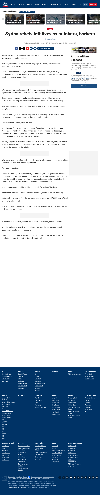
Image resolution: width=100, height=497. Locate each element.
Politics (20, 4)
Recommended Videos (9, 11)
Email (35, 48)
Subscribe (84, 86)
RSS (85, 477)
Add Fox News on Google (46, 48)
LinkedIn (78, 477)
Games (21, 443)
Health (54, 395)
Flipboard (27, 48)
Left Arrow (3, 19)
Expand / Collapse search (80, 4)
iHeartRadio (97, 477)
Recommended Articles (27, 11)
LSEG (49, 487)
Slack (82, 477)
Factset (33, 485)
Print (31, 48)
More (73, 4)
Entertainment (55, 4)
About (54, 443)
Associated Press (50, 39)
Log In (85, 4)
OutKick (21, 395)
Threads (23, 48)
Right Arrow (96, 19)
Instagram (67, 477)
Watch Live (39, 443)
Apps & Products (75, 443)
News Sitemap (36, 478)
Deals (70, 395)
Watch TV (93, 4)
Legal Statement (22, 487)
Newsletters (89, 477)
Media (44, 4)
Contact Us (15, 478)
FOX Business (90, 395)
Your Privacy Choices (36, 477)
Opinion (37, 4)
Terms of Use (85, 78)
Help (9, 478)
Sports (66, 4)
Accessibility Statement (25, 478)
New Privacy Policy (22, 477)
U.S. (12, 4)
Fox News (5, 4)
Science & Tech (8, 443)
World (29, 4)
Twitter (20, 48)
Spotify (93, 477)
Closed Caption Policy (49, 477)
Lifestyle (38, 395)
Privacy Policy (75, 78)
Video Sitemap (45, 478)
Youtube (71, 477)
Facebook (16, 48)
